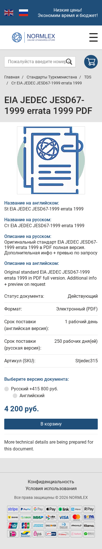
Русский (34, 388)
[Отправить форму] (69, 61)
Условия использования (51, 488)
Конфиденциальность (51, 481)
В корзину (51, 424)
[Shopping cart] (91, 62)
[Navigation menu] (93, 37)
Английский (32, 395)
